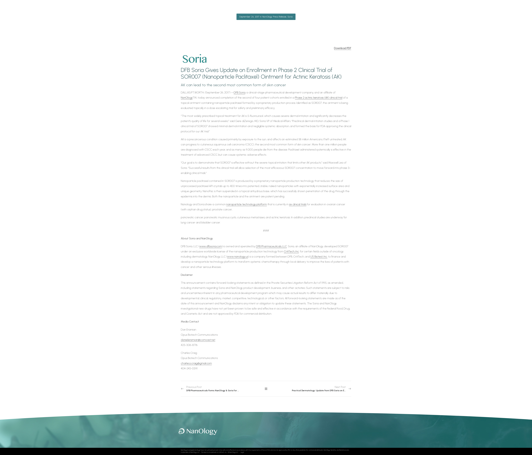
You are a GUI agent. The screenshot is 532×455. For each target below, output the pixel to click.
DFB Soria (239, 92)
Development (286, 8)
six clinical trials (297, 204)
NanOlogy (187, 97)
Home (248, 8)
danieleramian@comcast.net (198, 339)
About (258, 8)
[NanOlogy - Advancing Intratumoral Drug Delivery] (190, 8)
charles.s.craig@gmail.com (196, 363)
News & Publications (309, 8)
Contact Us (331, 8)
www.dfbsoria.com (210, 246)
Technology (270, 8)
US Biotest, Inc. (318, 256)
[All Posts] (266, 388)
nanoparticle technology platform (246, 204)
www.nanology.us (237, 256)
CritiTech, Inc (291, 251)
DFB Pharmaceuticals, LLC (271, 246)
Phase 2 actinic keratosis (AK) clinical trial (318, 97)
